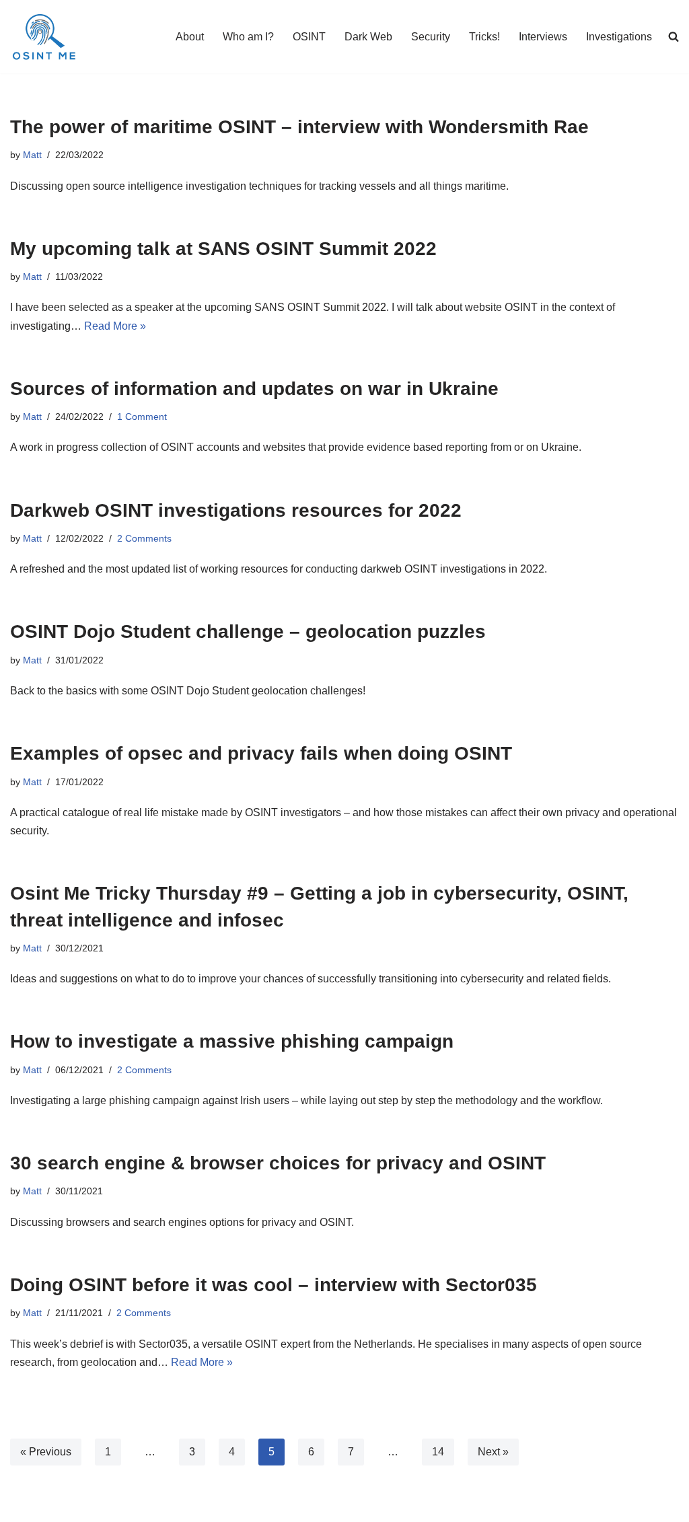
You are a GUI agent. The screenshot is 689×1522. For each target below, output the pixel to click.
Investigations (619, 36)
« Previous (45, 1451)
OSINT (309, 36)
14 (438, 1451)
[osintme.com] (43, 36)
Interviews (543, 36)
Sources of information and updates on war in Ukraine (254, 388)
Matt (32, 154)
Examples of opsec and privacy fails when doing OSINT (261, 753)
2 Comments (144, 538)
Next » (493, 1451)
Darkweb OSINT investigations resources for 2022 (236, 510)
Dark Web (368, 36)
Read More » (115, 326)
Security (430, 36)
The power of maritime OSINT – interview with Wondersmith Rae (299, 126)
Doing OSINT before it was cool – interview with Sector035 (273, 1284)
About (190, 36)
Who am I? (248, 36)
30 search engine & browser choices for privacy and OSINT (278, 1163)
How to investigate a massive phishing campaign (232, 1041)
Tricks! (484, 36)
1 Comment (142, 416)
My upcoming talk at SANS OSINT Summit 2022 (223, 248)
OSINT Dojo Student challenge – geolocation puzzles (248, 631)
